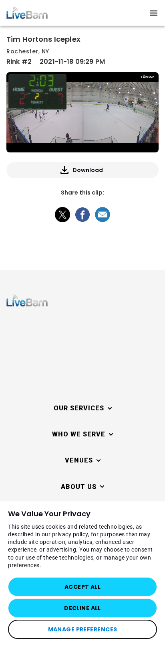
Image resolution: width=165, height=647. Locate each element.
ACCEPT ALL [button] (82, 587)
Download (87, 170)
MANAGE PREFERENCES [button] (82, 629)
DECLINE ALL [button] (82, 608)
